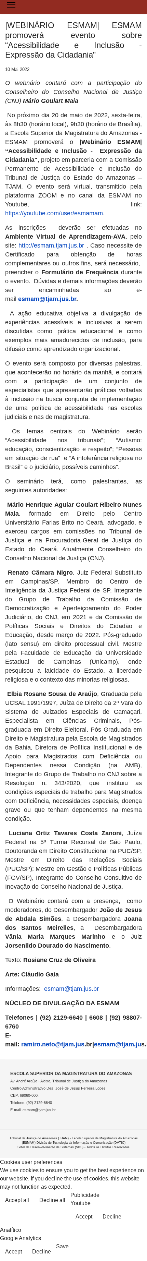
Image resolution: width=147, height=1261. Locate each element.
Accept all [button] (17, 1200)
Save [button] (62, 1246)
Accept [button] (84, 1217)
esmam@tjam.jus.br (47, 299)
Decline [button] (112, 1217)
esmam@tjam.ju (117, 1044)
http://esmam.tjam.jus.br (51, 245)
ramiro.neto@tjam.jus (52, 1044)
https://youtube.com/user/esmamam (54, 213)
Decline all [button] (52, 1200)
